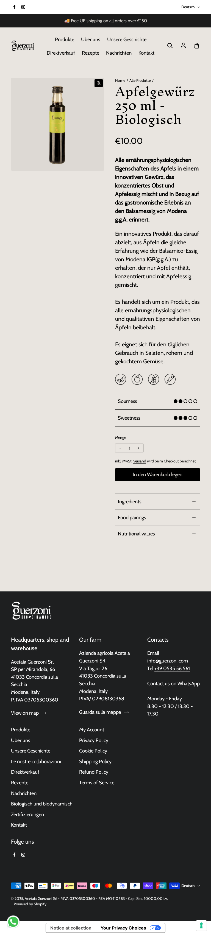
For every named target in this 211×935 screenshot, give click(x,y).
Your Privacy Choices (123, 928)
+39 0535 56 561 (172, 668)
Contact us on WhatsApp (173, 683)
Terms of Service (96, 782)
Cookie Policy (93, 751)
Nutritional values (136, 533)
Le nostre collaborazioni (36, 761)
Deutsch (188, 6)
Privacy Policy (93, 740)
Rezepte (90, 53)
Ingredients (129, 501)
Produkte (64, 39)
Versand (139, 461)
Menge (120, 437)
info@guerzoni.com (167, 661)
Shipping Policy (95, 761)
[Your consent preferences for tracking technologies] (201, 925)
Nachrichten (119, 53)
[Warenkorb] (196, 46)
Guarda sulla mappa (100, 712)
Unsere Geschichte (126, 39)
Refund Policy (93, 772)
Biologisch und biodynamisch (42, 804)
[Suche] (169, 46)
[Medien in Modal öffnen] (99, 83)
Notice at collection (70, 928)
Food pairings (132, 517)
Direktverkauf (61, 53)
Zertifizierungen (27, 814)
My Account (91, 729)
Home (120, 80)
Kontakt (146, 53)
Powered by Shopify (30, 904)
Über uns (90, 39)
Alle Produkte (140, 80)
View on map (25, 713)
